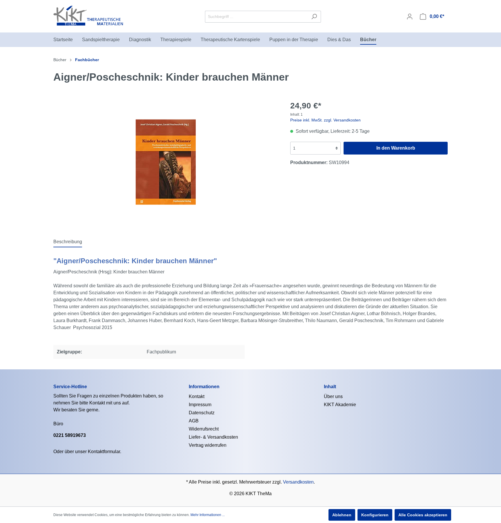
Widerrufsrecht (204, 428)
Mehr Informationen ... (207, 515)
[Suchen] (314, 17)
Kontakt (196, 396)
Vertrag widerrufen (207, 445)
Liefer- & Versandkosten (213, 437)
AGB (194, 420)
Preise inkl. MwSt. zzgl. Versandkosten (325, 120)
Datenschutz (202, 412)
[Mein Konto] (409, 16)
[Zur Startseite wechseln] (88, 15)
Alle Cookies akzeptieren (422, 515)
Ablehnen (341, 515)
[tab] (67, 241)
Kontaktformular (104, 451)
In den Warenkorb (395, 148)
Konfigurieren (375, 515)
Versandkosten (298, 482)
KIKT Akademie (340, 404)
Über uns (333, 396)
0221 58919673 (69, 435)
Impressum (200, 404)
